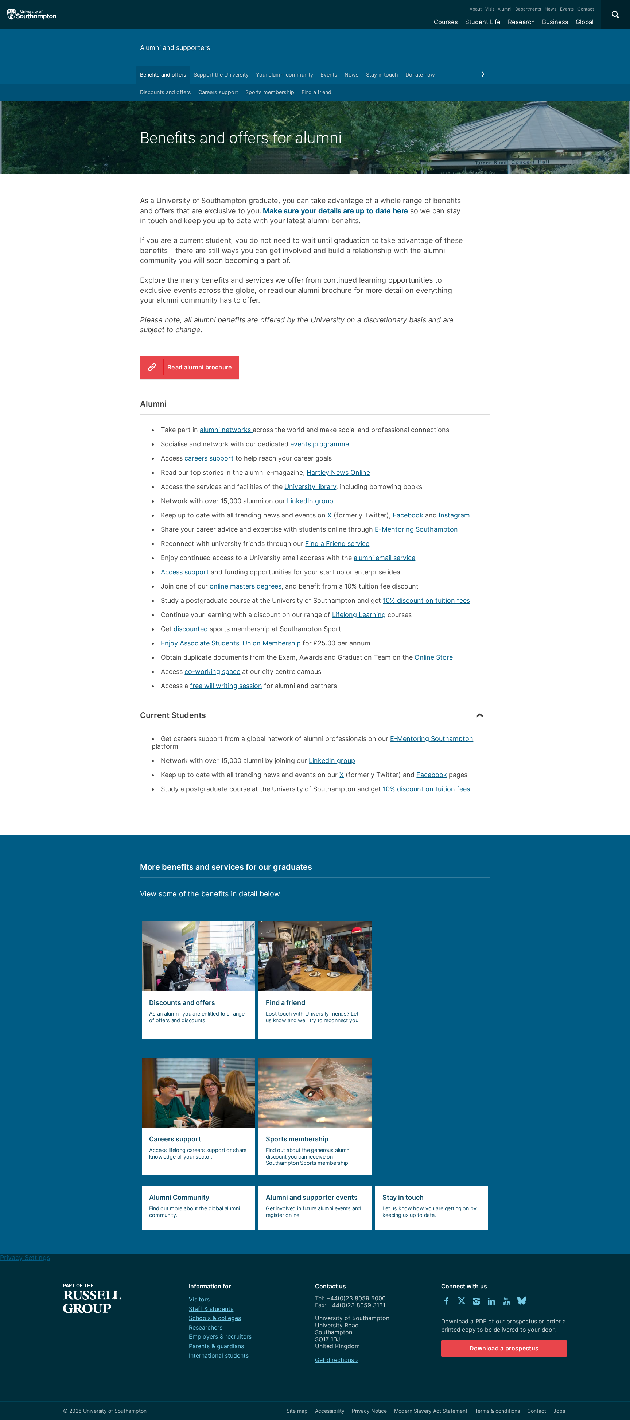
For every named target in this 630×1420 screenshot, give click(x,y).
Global (585, 22)
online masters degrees (245, 586)
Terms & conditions (497, 1411)
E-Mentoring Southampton (416, 529)
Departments (528, 9)
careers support (210, 458)
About (476, 9)
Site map (297, 1411)
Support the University (221, 74)
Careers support (218, 92)
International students (219, 1355)
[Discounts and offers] (196, 980)
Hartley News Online (338, 472)
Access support (185, 572)
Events (567, 9)
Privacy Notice (369, 1411)
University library (310, 486)
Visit (489, 9)
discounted (191, 629)
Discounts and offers (165, 92)
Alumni (505, 9)
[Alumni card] (313, 980)
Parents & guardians (216, 1346)
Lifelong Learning (359, 614)
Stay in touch (382, 74)
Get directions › (336, 1359)
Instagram (454, 515)
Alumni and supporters (175, 47)
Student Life (483, 22)
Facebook (409, 515)
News (550, 9)
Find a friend (316, 92)
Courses (446, 22)
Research (521, 22)
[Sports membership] (313, 1116)
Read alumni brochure (199, 367)
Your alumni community (284, 74)
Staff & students (211, 1308)
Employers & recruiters (220, 1336)
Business (555, 22)
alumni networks (226, 430)
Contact (586, 9)
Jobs (559, 1411)
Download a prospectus (504, 1348)
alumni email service (384, 558)
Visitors (199, 1299)
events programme (319, 444)
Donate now (420, 74)
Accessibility (330, 1411)
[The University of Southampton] (32, 14)
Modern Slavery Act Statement (430, 1411)
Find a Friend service (337, 543)
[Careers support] (196, 1116)
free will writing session (226, 686)
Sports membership (269, 92)
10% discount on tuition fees (426, 600)
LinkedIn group (310, 501)
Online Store (434, 657)
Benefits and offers (163, 74)
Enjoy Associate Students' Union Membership (231, 643)
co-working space (212, 671)
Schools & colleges (215, 1318)
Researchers (205, 1327)
